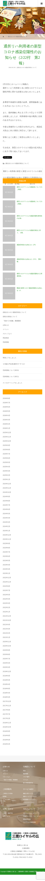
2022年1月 (6, 612)
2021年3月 (6, 629)
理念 (24, 770)
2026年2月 (6, 424)
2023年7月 (6, 552)
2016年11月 (7, 723)
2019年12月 (7, 671)
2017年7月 (6, 714)
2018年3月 (6, 697)
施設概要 (25, 773)
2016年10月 (7, 727)
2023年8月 (6, 548)
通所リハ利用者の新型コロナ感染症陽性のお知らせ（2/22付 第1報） (12, 172)
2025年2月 (6, 475)
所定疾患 (6, 338)
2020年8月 (6, 654)
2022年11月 (7, 582)
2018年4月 (6, 693)
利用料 (4, 796)
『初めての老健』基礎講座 (12, 321)
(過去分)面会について (10, 316)
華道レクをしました (9, 358)
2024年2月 (6, 526)
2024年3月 (6, 522)
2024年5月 (6, 513)
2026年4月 (6, 415)
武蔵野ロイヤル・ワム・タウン (32, 816)
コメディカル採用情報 (29, 822)
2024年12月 (7, 484)
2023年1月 (6, 573)
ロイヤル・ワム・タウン (30, 813)
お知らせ (6, 325)
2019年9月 (6, 676)
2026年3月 (6, 420)
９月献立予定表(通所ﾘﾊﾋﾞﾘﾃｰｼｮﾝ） (14, 364)
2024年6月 (6, 509)
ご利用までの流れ (8, 793)
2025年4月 (6, 467)
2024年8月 (6, 501)
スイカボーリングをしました (12, 383)
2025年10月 (7, 441)
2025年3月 (6, 471)
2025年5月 (6, 462)
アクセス (25, 779)
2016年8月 (6, 735)
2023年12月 (7, 535)
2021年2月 (6, 633)
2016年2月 (6, 744)
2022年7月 (6, 590)
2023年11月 (7, 539)
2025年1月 (6, 479)
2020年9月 (6, 650)
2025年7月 (6, 454)
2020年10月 (7, 646)
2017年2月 (6, 718)
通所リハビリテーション (30, 796)
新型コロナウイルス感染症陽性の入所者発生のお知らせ (32, 172)
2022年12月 (7, 578)
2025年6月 (6, 458)
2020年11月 (7, 642)
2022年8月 (6, 586)
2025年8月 (6, 449)
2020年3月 (6, 667)
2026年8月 (6, 398)
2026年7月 (6, 403)
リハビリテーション (28, 802)
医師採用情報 (27, 819)
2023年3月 (6, 569)
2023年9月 (6, 543)
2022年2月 (6, 607)
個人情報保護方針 (28, 782)
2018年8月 (6, 688)
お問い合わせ (6, 816)
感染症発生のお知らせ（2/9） (27, 245)
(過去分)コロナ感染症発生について (26, 67)
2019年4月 (6, 684)
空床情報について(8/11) (11, 376)
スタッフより (7, 334)
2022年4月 (6, 599)
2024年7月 (6, 505)
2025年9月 (6, 445)
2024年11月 (7, 488)
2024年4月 (6, 518)
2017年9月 (6, 710)
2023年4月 (6, 565)
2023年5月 (6, 560)
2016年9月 (6, 731)
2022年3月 (6, 603)
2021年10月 (7, 620)
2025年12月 (7, 432)
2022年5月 (6, 595)
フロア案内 (26, 776)
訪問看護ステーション (29, 799)
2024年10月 (7, 492)
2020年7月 (6, 659)
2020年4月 (6, 663)
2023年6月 (6, 556)
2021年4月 (6, 624)
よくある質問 (6, 799)
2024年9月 (6, 496)
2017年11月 (7, 706)
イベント (6, 329)
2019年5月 (6, 680)
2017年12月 (7, 701)
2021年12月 (7, 616)
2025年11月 (7, 437)
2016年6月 (6, 740)
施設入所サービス (28, 793)
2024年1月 (6, 531)
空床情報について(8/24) (11, 370)
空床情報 (6, 342)
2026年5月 (6, 411)
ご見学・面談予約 (8, 813)
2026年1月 (6, 428)
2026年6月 (6, 407)
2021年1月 (6, 637)
